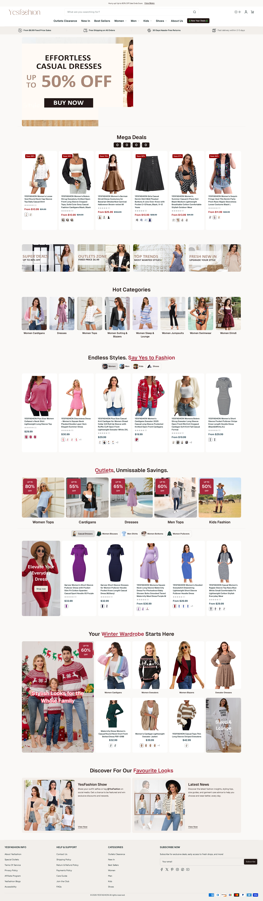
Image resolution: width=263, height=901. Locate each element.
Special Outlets (12, 859)
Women (111, 870)
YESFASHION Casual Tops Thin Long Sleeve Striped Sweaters (186, 735)
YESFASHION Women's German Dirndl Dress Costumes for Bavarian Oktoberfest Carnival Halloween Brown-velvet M (113, 200)
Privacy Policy (11, 870)
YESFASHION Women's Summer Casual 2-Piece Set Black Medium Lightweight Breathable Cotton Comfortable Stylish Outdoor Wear (186, 202)
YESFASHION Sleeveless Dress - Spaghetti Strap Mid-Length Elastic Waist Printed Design (187, 588)
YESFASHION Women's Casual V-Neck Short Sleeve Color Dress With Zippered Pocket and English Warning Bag (115, 589)
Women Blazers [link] (186, 692)
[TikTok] (182, 869)
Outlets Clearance (116, 854)
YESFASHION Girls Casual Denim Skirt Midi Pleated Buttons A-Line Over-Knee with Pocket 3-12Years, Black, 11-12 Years (150, 202)
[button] (252, 12)
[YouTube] (187, 869)
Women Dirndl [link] (228, 333)
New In (111, 859)
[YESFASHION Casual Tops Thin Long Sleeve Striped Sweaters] (187, 715)
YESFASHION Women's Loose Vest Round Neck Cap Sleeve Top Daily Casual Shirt (38, 199)
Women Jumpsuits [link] (173, 333)
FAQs (59, 886)
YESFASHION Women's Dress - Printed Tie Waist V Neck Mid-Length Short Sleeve (78, 588)
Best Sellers (113, 865)
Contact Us (61, 854)
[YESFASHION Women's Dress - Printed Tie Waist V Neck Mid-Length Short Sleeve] (79, 563)
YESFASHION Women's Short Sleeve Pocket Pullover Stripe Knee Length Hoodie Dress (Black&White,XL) (222, 422)
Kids (110, 881)
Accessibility (10, 886)
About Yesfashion (13, 854)
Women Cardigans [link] (34, 333)
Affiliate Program (13, 876)
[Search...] (194, 12)
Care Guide (61, 876)
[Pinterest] (172, 869)
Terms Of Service (13, 865)
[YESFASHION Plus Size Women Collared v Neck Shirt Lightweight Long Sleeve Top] (39, 396)
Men (110, 876)
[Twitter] (167, 869)
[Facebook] (161, 869)
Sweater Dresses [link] (223, 692)
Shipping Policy (63, 859)
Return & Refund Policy (67, 865)
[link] (120, 21)
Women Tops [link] (89, 333)
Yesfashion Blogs (13, 881)
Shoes (111, 886)
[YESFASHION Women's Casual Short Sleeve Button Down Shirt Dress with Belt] (151, 563)
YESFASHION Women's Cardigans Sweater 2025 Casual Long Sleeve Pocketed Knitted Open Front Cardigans (149, 422)
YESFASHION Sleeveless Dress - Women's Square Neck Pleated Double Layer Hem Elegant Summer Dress (76, 422)
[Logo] (24, 12)
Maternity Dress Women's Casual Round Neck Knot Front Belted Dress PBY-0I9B (113, 734)
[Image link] (48, 258)
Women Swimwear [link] (200, 333)
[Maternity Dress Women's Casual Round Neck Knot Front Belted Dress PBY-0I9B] (113, 714)
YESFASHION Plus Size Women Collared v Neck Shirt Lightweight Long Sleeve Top (39, 421)
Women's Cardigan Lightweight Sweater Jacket (150, 735)
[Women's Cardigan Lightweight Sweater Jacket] (150, 715)
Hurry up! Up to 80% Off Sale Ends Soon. (125, 3)
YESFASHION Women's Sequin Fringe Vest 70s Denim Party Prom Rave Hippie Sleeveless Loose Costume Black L (222, 200)
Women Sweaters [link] (149, 692)
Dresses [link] (62, 333)
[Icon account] (246, 12)
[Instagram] (177, 869)
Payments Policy (64, 870)
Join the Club (62, 881)
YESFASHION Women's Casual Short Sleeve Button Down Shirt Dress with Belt (151, 588)
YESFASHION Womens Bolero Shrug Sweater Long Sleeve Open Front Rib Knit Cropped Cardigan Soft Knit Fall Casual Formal (186, 424)
